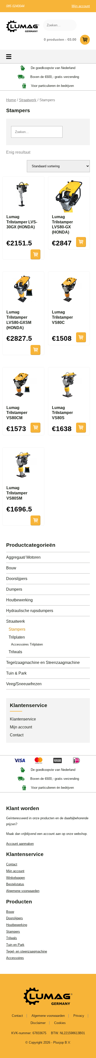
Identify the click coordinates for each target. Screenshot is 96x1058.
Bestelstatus (15, 884)
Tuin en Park (15, 945)
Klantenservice (23, 719)
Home (11, 100)
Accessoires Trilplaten (27, 644)
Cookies (60, 1023)
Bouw (11, 568)
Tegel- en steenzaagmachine (26, 951)
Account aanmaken (20, 844)
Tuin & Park (16, 673)
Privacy (78, 1016)
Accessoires (15, 958)
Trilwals (15, 652)
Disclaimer (38, 1023)
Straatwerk (27, 100)
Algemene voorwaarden (22, 891)
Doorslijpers (16, 579)
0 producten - (60, 39)
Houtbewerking (19, 600)
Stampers (17, 629)
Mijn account (81, 6)
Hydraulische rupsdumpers (29, 611)
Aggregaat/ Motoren (23, 557)
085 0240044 (15, 6)
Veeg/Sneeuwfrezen (24, 684)
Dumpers (14, 589)
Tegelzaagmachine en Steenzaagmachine (43, 662)
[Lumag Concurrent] (22, 26)
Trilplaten (17, 637)
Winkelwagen (15, 878)
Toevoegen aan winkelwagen (35, 254)
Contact (16, 735)
